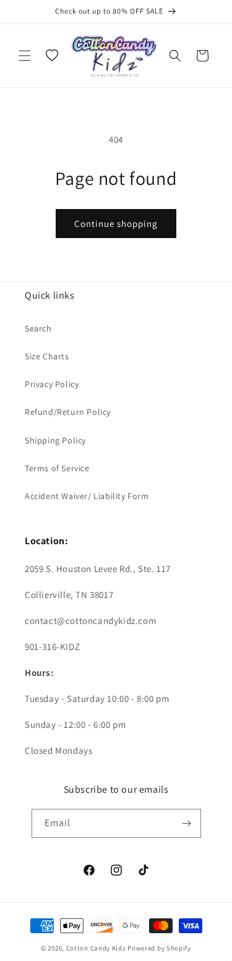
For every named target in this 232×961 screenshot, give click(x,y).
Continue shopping (116, 223)
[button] (24, 55)
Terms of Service (57, 468)
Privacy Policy (52, 384)
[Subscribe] (186, 823)
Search (38, 328)
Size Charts (47, 356)
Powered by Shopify (159, 948)
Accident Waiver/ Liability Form (87, 496)
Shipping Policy (55, 440)
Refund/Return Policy (68, 411)
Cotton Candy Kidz (96, 948)
